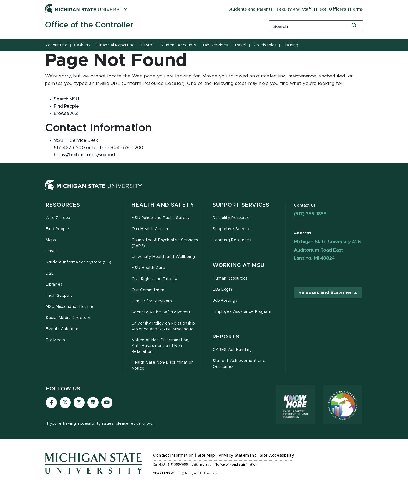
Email (51, 251)
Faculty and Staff (294, 9)
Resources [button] (63, 205)
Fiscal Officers (331, 9)
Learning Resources (232, 240)
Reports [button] (226, 337)
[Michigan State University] (86, 8)
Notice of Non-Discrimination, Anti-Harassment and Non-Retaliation (160, 346)
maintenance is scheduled (316, 76)
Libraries (54, 285)
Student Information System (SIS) (79, 262)
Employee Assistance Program (242, 312)
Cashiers (82, 45)
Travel (240, 45)
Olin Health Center (150, 229)
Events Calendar (62, 329)
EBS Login (222, 290)
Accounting (56, 45)
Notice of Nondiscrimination (236, 464)
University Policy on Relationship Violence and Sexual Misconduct (163, 326)
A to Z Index (58, 218)
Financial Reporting (116, 45)
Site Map (206, 456)
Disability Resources (232, 218)
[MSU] (93, 190)
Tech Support (59, 296)
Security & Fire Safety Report (161, 312)
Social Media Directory (68, 318)
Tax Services (215, 45)
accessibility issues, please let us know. (115, 424)
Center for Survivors (152, 301)
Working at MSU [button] (239, 265)
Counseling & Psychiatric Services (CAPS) (165, 243)
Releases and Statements (328, 292)
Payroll (147, 45)
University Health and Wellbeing (163, 257)
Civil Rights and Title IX (155, 279)
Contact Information (173, 456)
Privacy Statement (237, 456)
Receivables (265, 45)
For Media (55, 340)
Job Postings (225, 301)
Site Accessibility (277, 456)
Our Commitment (149, 290)
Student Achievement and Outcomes (239, 364)
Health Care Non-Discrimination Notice (163, 365)
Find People (57, 229)
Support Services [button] (241, 205)
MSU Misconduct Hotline (70, 307)
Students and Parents (250, 9)
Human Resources (230, 278)
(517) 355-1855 (310, 214)
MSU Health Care (148, 268)
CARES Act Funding (232, 350)
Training (290, 45)
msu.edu (204, 464)
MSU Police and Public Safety (161, 218)
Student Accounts (178, 45)
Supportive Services (232, 229)
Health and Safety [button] (163, 205)
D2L (50, 273)
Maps (51, 240)
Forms (356, 9)
